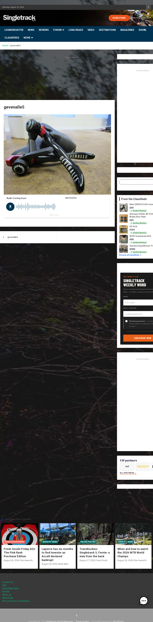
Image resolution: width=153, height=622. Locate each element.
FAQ (4, 585)
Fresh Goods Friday (14, 542)
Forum (57, 30)
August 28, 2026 (11, 560)
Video (91, 30)
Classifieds (11, 37)
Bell (127, 466)
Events (121, 542)
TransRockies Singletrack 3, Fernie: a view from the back (94, 552)
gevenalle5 (12, 237)
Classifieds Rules (10, 588)
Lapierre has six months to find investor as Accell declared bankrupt (57, 554)
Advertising (7, 597)
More (27, 37)
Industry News (50, 542)
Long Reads (76, 30)
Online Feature (87, 542)
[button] (144, 601)
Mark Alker (63, 564)
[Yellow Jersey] (143, 466)
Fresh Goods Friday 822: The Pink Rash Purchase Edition (20, 552)
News (31, 30)
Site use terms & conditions (16, 601)
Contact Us (7, 582)
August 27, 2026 (87, 560)
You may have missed (17, 519)
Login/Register (13, 30)
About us (6, 594)
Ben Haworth (26, 560)
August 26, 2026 (125, 560)
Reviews (44, 30)
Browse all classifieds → (130, 255)
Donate (5, 591)
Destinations (107, 30)
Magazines (127, 30)
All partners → (128, 473)
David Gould (101, 560)
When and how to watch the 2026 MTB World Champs (132, 552)
